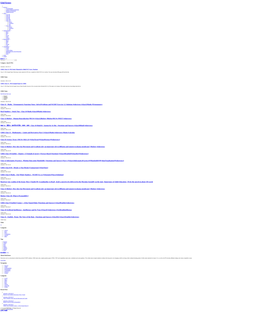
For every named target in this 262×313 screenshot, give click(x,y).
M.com (7, 44)
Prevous (4, 93)
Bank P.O (8, 52)
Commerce (11, 23)
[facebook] (1, 252)
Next (7, 93)
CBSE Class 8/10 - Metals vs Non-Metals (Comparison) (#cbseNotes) (24, 168)
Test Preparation (9, 8)
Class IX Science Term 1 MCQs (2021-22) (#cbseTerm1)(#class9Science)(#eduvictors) (30, 139)
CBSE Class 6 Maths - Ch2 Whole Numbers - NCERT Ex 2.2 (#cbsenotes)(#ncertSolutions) (32, 175)
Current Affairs (9, 50)
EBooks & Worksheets (11, 11)
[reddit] (5, 252)
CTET (7, 49)
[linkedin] (3, 252)
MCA (7, 40)
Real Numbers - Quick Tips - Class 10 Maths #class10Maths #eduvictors (26, 111)
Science (10, 22)
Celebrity (5, 248)
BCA (7, 31)
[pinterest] (7, 252)
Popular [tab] (5, 96)
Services (6, 265)
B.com (7, 35)
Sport (4, 244)
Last (10, 93)
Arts (10, 24)
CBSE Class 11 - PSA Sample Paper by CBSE (13, 83)
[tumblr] (6, 252)
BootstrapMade (9, 309)
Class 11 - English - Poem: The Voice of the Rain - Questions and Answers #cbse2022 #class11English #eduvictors (40, 217)
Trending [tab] (5, 97)
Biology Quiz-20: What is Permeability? (15, 196)
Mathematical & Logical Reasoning (13, 51)
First (1, 93)
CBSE (5, 266)
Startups (5, 249)
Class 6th (8, 14)
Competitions (7, 234)
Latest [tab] (5, 99)
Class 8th (8, 17)
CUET (7, 47)
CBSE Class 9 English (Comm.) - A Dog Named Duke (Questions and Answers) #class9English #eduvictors (37, 203)
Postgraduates (7, 269)
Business (5, 241)
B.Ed (7, 36)
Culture (4, 243)
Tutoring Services (10, 12)
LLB (7, 45)
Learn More (3, 260)
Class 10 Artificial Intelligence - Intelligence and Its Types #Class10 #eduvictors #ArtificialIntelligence (36, 210)
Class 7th (8, 15)
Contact (5, 56)
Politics (4, 246)
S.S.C (7, 54)
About (4, 55)
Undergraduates (7, 268)
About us (6, 271)
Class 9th (8, 18)
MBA (7, 41)
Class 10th (8, 19)
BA (7, 34)
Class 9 (6, 230)
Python (6, 287)
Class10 (6, 235)
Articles (7, 38)
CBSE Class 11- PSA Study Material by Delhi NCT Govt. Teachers (19, 69)
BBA (7, 33)
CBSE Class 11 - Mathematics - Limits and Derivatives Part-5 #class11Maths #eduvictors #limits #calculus (38, 132)
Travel (4, 250)
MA (7, 43)
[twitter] (2, 252)
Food (4, 245)
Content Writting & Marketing (12, 9)
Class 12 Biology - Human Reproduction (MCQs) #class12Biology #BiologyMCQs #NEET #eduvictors (36, 118)
